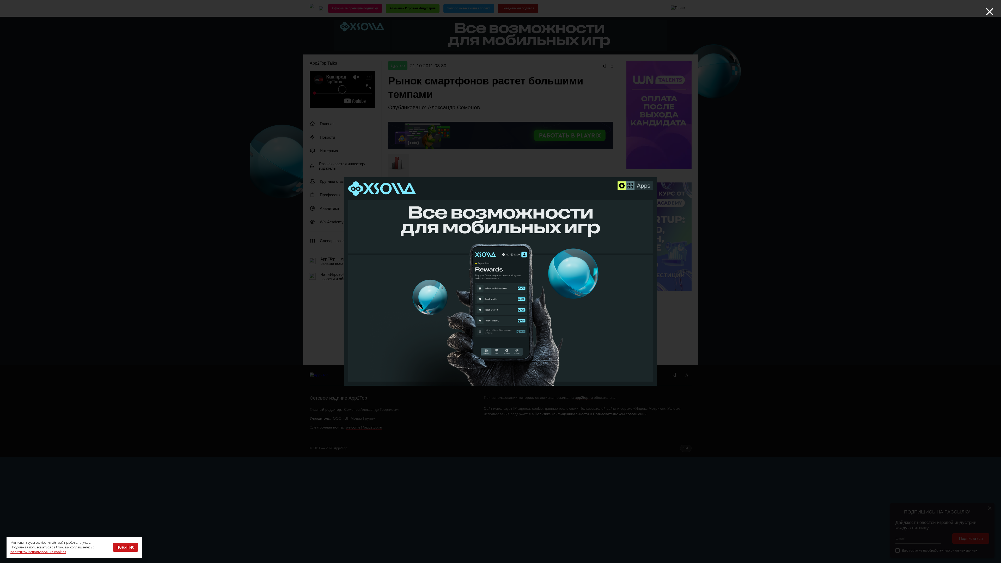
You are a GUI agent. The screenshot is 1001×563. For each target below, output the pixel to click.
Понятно (126, 547)
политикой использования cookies (38, 552)
